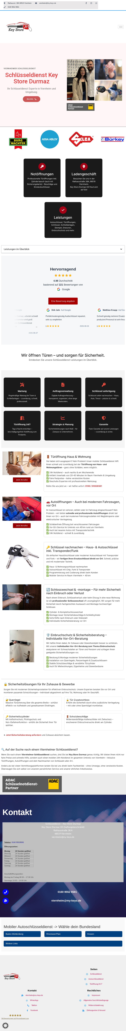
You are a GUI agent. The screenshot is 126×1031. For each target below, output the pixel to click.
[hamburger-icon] (121, 27)
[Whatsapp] (96, 3)
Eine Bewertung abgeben (63, 301)
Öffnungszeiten (10, 847)
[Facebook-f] (86, 3)
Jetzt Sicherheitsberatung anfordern (23, 735)
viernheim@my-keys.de (66, 900)
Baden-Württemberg (14, 934)
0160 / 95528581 (93, 486)
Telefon (7, 842)
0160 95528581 (18, 842)
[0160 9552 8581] (5, 892)
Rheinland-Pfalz (53, 934)
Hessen (90, 934)
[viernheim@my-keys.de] (5, 901)
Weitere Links (12, 944)
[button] (121, 249)
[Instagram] (91, 3)
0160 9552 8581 (67, 891)
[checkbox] (56, 275)
